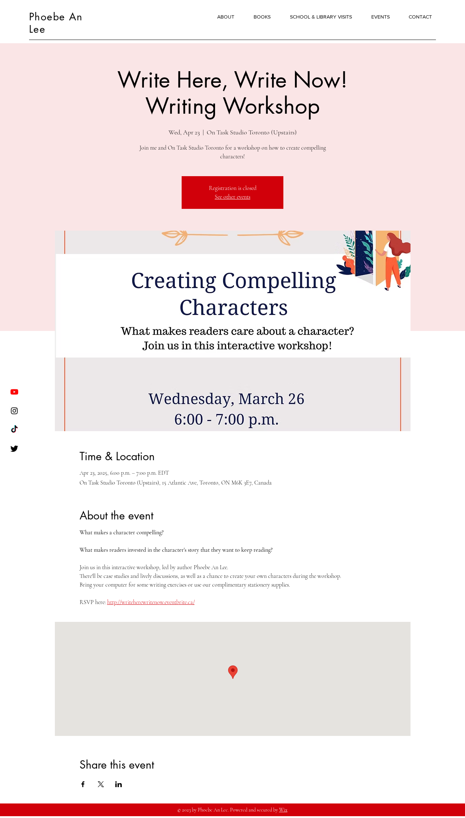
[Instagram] (14, 410)
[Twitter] (14, 448)
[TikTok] (14, 429)
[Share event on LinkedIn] (118, 784)
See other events (232, 197)
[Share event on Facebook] (83, 784)
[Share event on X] (100, 784)
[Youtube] (14, 391)
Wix (283, 810)
